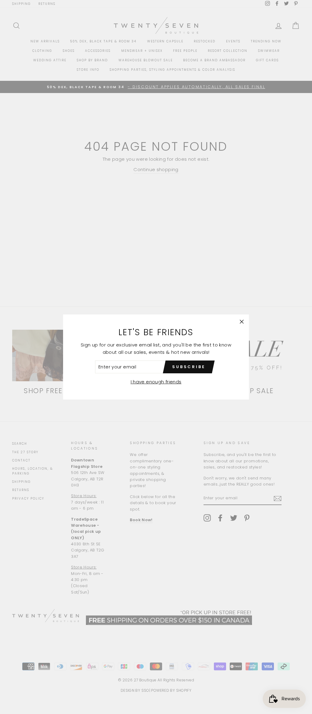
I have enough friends (156, 382)
